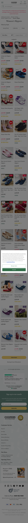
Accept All (14, 269)
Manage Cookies (14, 266)
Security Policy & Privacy (11, 262)
